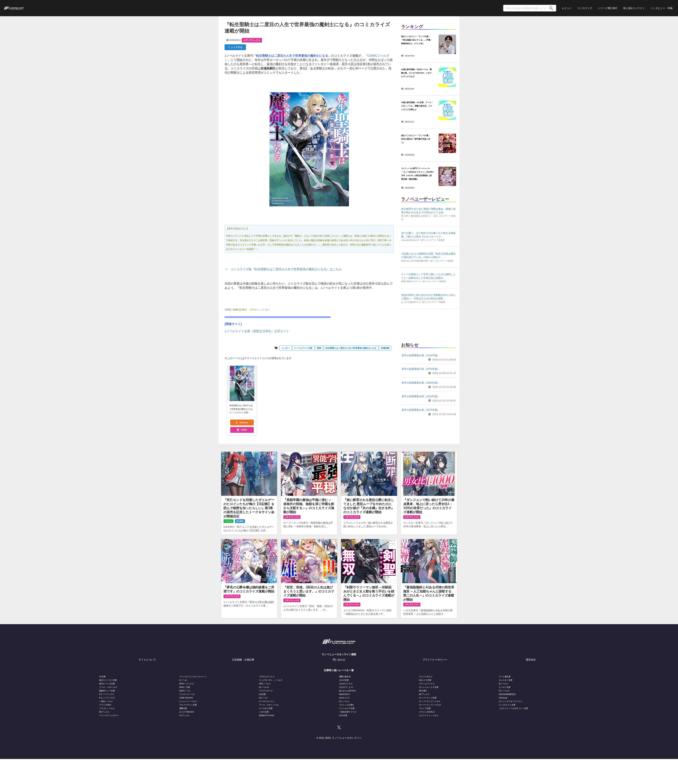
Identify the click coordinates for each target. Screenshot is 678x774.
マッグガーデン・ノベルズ (270, 680)
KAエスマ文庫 (425, 680)
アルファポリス (426, 677)
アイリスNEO (105, 705)
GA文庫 (262, 694)
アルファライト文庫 (188, 705)
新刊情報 (239, 521)
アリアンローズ (266, 691)
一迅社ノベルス (106, 701)
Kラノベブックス (106, 694)
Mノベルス (503, 684)
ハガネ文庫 (264, 712)
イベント (228, 521)
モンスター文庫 (505, 680)
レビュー (567, 8)
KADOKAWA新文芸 (507, 694)
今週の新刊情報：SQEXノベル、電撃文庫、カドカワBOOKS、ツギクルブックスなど (416, 72)
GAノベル (263, 698)
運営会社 (531, 659)
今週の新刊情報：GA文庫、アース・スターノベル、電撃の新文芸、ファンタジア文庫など (417, 105)
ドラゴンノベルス (107, 708)
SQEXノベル (184, 691)
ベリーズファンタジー (109, 715)
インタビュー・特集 (661, 8)
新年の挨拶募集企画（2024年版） (421, 382)
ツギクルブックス (267, 677)
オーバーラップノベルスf (430, 705)
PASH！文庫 (184, 687)
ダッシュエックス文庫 (428, 687)
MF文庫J (423, 691)
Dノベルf (183, 680)
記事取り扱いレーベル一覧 (339, 670)
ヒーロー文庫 (504, 687)
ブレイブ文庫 (425, 708)
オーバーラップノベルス (429, 701)
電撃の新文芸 (345, 677)
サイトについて (147, 659)
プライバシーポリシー (435, 659)
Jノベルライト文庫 (303, 348)
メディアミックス (251, 40)
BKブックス (104, 712)
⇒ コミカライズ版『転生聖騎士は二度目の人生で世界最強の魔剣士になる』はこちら (283, 269)
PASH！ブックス (186, 684)
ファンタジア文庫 (347, 708)
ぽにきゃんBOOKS (347, 691)
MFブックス (424, 694)
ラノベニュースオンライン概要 (339, 654)
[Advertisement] (428, 324)
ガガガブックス (346, 684)
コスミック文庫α (346, 705)
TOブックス (184, 715)
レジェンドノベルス (188, 701)
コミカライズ (584, 8)
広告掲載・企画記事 (243, 659)
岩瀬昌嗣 (385, 348)
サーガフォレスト (267, 701)
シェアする (236, 47)
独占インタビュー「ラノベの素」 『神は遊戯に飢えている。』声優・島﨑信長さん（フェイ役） (416, 39)
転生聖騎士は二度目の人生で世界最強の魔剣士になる (351, 348)
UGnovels (503, 698)
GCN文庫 (343, 715)
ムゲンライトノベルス (428, 715)
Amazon (243, 422)
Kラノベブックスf (107, 698)
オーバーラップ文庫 (427, 698)
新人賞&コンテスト (634, 8)
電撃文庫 (183, 708)
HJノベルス (344, 701)
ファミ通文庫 (504, 677)
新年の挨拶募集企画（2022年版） (421, 409)
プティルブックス (427, 684)
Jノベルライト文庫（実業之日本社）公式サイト (257, 331)
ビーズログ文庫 (266, 708)
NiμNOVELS (344, 694)
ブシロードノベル (187, 694)
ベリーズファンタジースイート (192, 677)
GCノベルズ (504, 691)
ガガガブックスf (346, 687)
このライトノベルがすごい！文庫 (513, 708)
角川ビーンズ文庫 (107, 684)
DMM (243, 429)
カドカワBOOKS (186, 712)
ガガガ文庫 (344, 680)
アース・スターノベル (268, 705)
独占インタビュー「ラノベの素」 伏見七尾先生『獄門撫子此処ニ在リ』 (416, 139)
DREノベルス (265, 684)
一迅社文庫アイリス (347, 712)
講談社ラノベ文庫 (107, 691)
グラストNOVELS (427, 712)
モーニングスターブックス (510, 701)
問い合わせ (339, 659)
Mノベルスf (264, 687)
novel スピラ (344, 698)
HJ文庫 (102, 677)
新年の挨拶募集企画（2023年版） (421, 396)
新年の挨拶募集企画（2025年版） (421, 368)
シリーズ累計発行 (608, 8)
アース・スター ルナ (108, 687)
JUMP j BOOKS (186, 698)
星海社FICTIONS (266, 715)
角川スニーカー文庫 (108, 680)
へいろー (265, 309)
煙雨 (228, 309)
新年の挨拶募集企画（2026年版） (421, 355)
